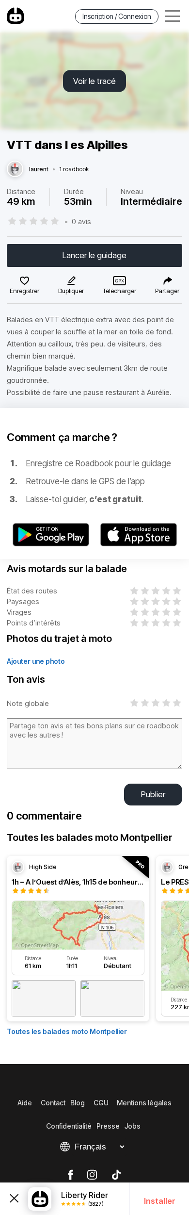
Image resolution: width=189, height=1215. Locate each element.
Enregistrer (24, 291)
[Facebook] (70, 1175)
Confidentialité (69, 1126)
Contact (53, 1103)
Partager (167, 291)
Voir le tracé (94, 81)
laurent (38, 169)
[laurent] (15, 169)
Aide (24, 1103)
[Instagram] (92, 1175)
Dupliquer (71, 291)
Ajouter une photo (36, 661)
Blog (77, 1103)
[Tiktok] (116, 1175)
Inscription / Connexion (116, 16)
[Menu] (172, 16)
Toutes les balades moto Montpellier (67, 1031)
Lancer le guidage (94, 255)
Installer (159, 1201)
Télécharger (119, 291)
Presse (108, 1126)
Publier (153, 794)
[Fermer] (14, 1199)
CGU (101, 1103)
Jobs (133, 1126)
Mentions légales (144, 1103)
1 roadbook (74, 169)
